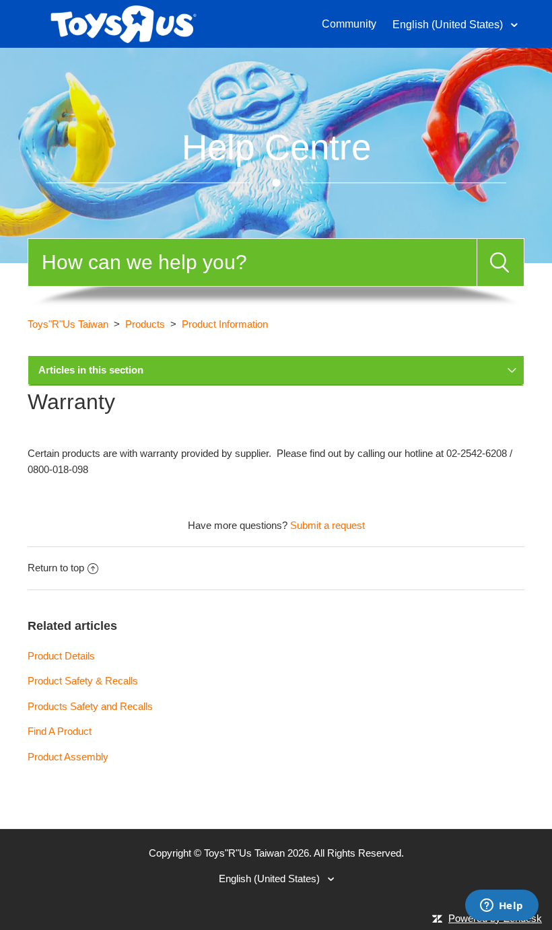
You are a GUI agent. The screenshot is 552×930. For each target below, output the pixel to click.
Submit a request (327, 525)
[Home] (123, 22)
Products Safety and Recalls (90, 706)
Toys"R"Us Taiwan (68, 324)
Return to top (56, 567)
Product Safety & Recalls (83, 680)
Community (349, 24)
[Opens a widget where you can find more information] (501, 906)
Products (145, 324)
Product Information (225, 324)
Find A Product (60, 731)
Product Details (61, 655)
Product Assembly (68, 756)
